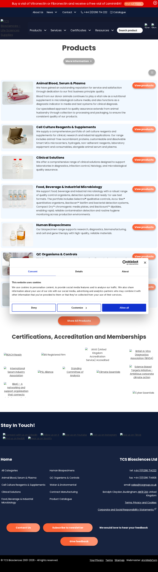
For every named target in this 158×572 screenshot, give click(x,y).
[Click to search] (140, 26)
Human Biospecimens (53, 225)
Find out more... (133, 3)
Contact (67, 12)
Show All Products (79, 321)
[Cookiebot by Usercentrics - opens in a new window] (124, 262)
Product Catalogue (61, 499)
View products (144, 85)
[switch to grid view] (152, 73)
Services (56, 30)
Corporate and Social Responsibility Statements (126, 509)
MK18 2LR (143, 492)
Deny (34, 307)
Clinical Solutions (50, 157)
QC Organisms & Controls (56, 254)
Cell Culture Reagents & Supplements (66, 127)
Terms (109, 560)
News (50, 12)
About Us (38, 12)
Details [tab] (79, 271)
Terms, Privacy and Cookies (140, 502)
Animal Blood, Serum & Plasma (60, 83)
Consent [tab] (32, 271)
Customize (77, 307)
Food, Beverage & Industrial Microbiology (69, 187)
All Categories (10, 470)
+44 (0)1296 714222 (145, 470)
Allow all (124, 307)
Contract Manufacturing (64, 492)
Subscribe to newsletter (67, 527)
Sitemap (120, 560)
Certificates (78, 30)
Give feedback (79, 541)
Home (6, 459)
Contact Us (23, 527)
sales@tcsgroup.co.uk (143, 484)
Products (36, 30)
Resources (102, 30)
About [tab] (125, 271)
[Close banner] (145, 262)
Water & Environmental (63, 484)
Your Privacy (97, 560)
